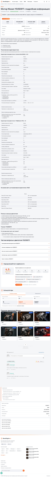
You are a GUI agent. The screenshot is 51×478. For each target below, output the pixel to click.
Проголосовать (18, 284)
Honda (2, 452)
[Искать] (24, 471)
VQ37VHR (37, 322)
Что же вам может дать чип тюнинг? (9, 399)
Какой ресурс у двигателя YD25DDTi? (9, 255)
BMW (25, 1)
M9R (2, 322)
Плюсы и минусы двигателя (7, 396)
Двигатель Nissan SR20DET (6, 420)
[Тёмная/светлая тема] (47, 2)
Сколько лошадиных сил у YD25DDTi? (9, 247)
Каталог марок (15, 1)
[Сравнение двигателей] (49, 2)
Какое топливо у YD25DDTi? (7, 259)
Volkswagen (29, 1)
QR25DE (19, 322)
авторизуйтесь (41, 352)
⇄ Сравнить (34, 11)
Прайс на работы (4, 466)
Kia (7, 450)
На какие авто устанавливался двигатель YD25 (11, 394)
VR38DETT (37, 337)
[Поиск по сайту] (44, 2)
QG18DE (19, 337)
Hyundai (19, 448)
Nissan (2, 6)
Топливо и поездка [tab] (13, 293)
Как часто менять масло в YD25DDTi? (9, 251)
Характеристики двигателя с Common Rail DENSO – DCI (12, 391)
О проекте (36, 1)
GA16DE (3, 337)
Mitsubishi (19, 450)
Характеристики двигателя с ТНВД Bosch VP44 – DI (11, 393)
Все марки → (3, 455)
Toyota (21, 1)
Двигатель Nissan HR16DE (6, 422)
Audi (7, 452)
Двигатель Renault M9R (6, 424)
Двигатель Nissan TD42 (6, 426)
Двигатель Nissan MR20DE (6, 428)
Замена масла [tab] (37, 293)
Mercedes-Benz (13, 450)
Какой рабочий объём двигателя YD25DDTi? (11, 243)
